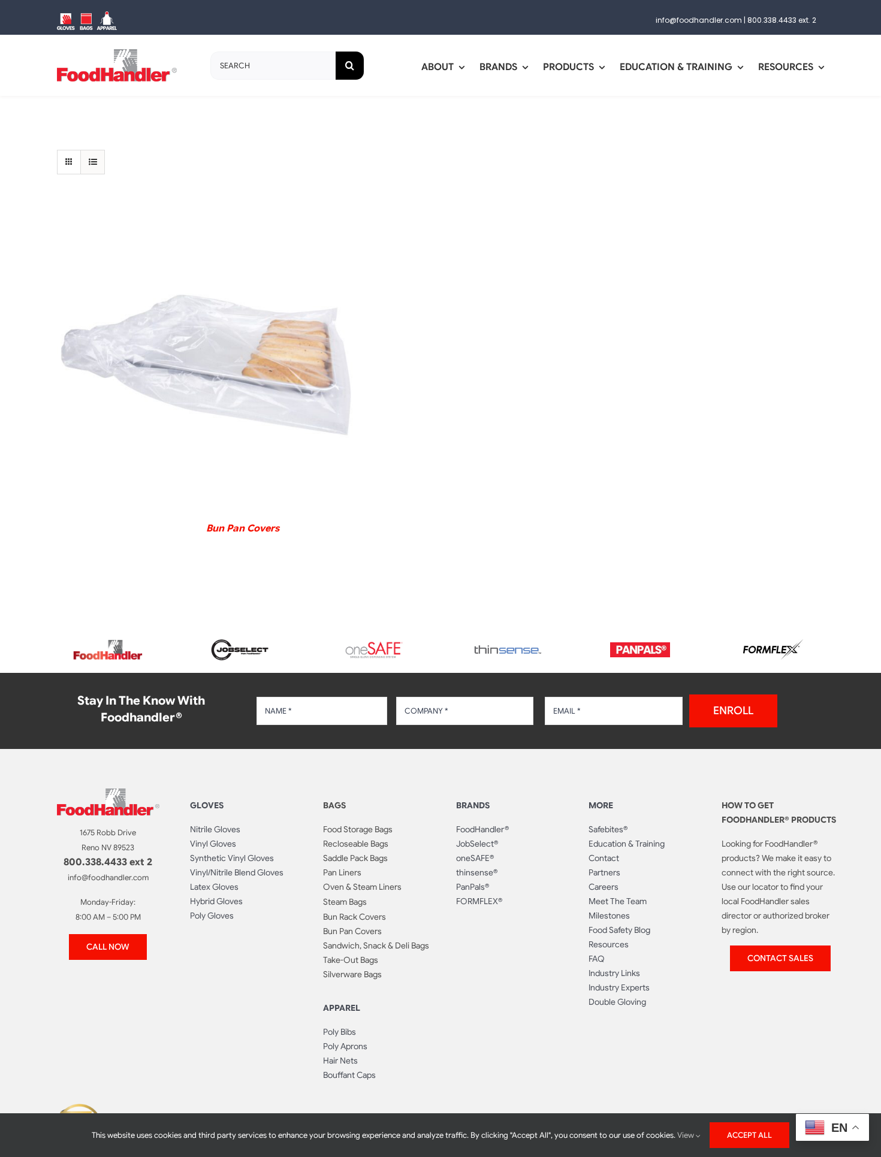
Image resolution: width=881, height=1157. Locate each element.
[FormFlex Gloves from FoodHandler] (773, 644)
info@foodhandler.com (699, 20)
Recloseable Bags (355, 843)
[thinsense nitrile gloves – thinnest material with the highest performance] (507, 650)
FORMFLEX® (479, 901)
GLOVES (207, 805)
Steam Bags (345, 901)
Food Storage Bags (358, 829)
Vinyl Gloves (213, 843)
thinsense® (476, 872)
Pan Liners (342, 872)
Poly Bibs (339, 1031)
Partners (604, 872)
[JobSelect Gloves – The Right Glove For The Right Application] (241, 638)
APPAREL (341, 1007)
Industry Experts (619, 987)
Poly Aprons (345, 1046)
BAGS (334, 805)
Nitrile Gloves (215, 829)
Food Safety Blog (619, 930)
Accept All (749, 1135)
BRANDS (473, 805)
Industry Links (614, 973)
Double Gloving (617, 1001)
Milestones (609, 915)
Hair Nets (340, 1060)
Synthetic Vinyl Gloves (232, 858)
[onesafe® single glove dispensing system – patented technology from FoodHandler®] (374, 645)
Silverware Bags (352, 974)
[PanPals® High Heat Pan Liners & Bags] (640, 647)
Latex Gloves (214, 886)
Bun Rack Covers (354, 916)
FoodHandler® (482, 829)
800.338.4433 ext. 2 (781, 20)
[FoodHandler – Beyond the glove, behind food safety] (108, 644)
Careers (603, 886)
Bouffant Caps (349, 1075)
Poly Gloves (212, 915)
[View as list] (92, 162)
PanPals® (472, 886)
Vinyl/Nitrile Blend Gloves (236, 872)
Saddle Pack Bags (355, 858)
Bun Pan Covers (242, 528)
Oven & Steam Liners (362, 886)
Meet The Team (618, 901)
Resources (609, 944)
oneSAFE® (475, 858)
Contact (604, 858)
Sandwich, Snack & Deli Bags (376, 945)
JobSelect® (477, 843)
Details (207, 362)
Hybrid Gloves (216, 901)
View (686, 1135)
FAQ (597, 958)
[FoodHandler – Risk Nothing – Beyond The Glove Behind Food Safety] (108, 793)
